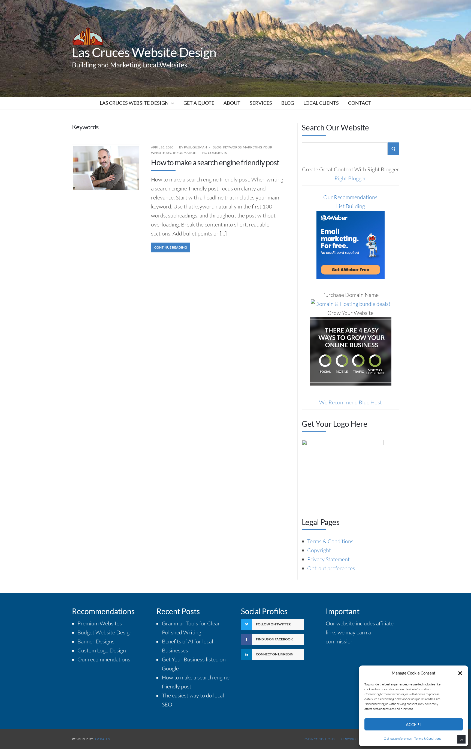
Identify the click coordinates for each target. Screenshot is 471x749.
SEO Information (181, 153)
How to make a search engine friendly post (215, 162)
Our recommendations (103, 659)
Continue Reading (170, 247)
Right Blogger (350, 178)
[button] (460, 673)
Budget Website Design (104, 632)
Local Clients (321, 103)
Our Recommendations (350, 197)
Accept (413, 724)
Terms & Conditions (427, 738)
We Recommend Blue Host (350, 402)
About (232, 103)
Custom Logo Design (101, 650)
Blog (287, 103)
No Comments (214, 153)
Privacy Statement (328, 559)
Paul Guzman (195, 147)
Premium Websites (99, 623)
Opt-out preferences (398, 738)
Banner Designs (95, 641)
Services (261, 103)
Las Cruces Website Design (144, 52)
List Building (350, 206)
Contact (359, 103)
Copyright (319, 550)
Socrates (101, 739)
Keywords (232, 147)
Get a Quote (198, 103)
